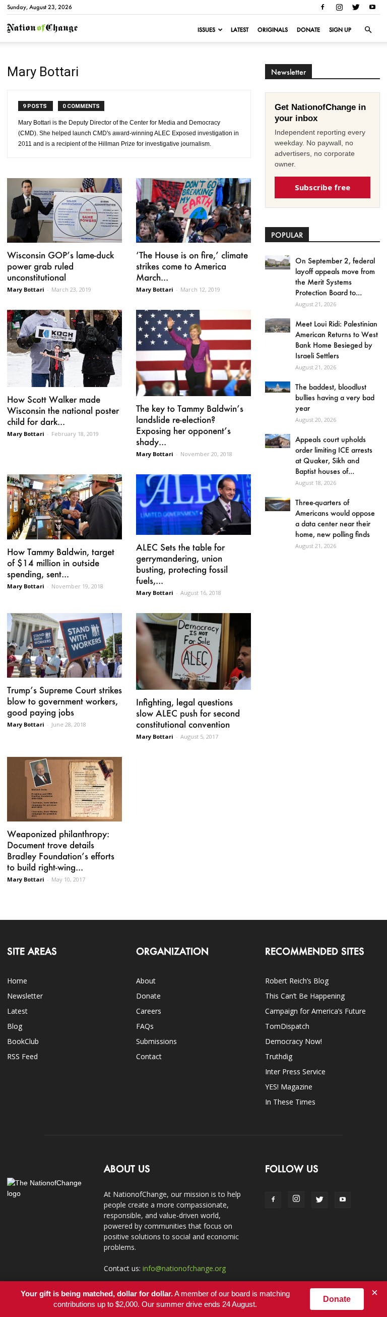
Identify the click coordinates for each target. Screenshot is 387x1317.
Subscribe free (322, 187)
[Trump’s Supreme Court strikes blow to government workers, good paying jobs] (64, 645)
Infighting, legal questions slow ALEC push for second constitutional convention (188, 713)
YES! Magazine (288, 1086)
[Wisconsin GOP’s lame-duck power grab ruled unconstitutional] (64, 210)
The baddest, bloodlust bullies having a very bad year (334, 397)
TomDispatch (287, 1026)
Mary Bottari (25, 289)
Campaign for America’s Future (315, 1011)
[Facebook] (322, 7)
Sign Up (340, 29)
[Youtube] (372, 7)
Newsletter (25, 996)
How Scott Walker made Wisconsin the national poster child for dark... (63, 410)
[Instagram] (339, 7)
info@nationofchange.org (184, 1268)
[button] (368, 30)
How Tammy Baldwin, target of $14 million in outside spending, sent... (60, 562)
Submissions (156, 1041)
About (146, 980)
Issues (206, 29)
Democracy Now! (293, 1041)
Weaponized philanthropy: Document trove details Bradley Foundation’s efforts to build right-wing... (60, 850)
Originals (272, 29)
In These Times (290, 1102)
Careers (148, 1011)
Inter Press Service (295, 1071)
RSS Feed (22, 1056)
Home (17, 980)
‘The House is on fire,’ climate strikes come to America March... (192, 266)
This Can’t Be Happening (305, 996)
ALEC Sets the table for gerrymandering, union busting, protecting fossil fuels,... (182, 563)
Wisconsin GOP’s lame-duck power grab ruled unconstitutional (60, 266)
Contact (149, 1056)
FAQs (145, 1026)
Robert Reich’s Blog (297, 980)
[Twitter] (355, 7)
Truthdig (278, 1056)
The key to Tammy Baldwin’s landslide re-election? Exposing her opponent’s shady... (189, 425)
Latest (239, 29)
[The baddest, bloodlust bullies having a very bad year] (277, 386)
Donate (308, 29)
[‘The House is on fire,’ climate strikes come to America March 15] (193, 210)
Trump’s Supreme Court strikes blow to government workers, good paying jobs (64, 701)
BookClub (23, 1041)
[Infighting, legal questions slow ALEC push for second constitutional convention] (193, 651)
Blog (14, 1026)
